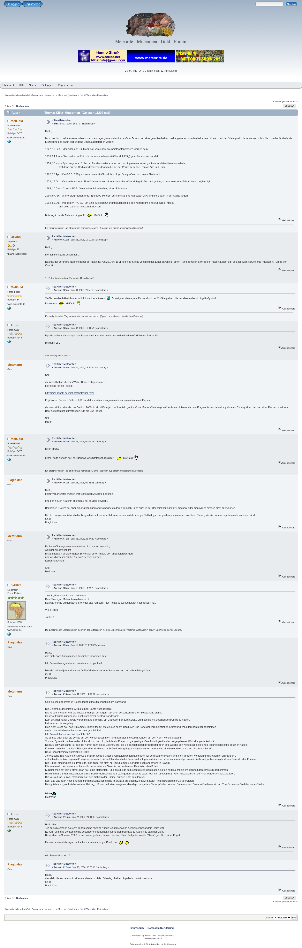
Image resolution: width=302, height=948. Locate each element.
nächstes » (291, 101)
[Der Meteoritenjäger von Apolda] (9, 142)
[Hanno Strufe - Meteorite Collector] (9, 635)
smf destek (156, 939)
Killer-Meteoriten (61, 120)
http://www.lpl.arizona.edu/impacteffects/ (67, 734)
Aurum (15, 325)
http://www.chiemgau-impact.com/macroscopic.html (73, 663)
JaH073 (84, 95)
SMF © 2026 (150, 935)
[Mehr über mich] (9, 342)
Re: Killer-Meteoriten (64, 236)
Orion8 (16, 237)
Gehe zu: (269, 918)
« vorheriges (279, 101)
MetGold (17, 121)
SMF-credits (137, 935)
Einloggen (12, 4)
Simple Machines (166, 935)
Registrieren (32, 4)
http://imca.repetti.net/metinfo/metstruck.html (69, 393)
